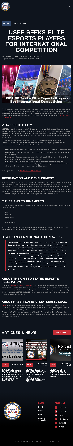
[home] (5, 6)
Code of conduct (42, 419)
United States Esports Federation (20, 285)
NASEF (4, 305)
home (40, 407)
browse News (62, 332)
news (40, 411)
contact (42, 414)
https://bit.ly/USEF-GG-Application (30, 171)
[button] (69, 6)
